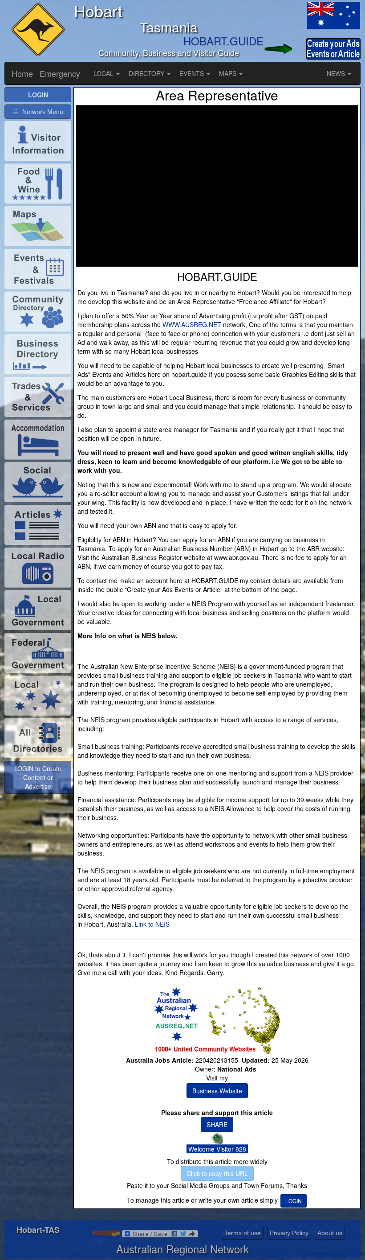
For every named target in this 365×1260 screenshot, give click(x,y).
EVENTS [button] (192, 73)
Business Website (217, 1090)
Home (22, 73)
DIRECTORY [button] (147, 73)
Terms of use (242, 1232)
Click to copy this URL (217, 1173)
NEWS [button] (337, 73)
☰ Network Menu (38, 111)
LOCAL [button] (104, 73)
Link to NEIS (152, 924)
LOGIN (293, 1200)
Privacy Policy (289, 1232)
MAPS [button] (228, 73)
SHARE (217, 1124)
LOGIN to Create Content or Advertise (37, 777)
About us (329, 1232)
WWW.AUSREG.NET (191, 324)
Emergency (60, 73)
